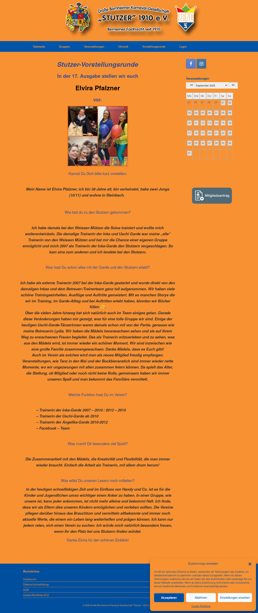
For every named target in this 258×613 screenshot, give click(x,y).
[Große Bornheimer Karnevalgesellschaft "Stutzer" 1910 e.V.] (129, 19)
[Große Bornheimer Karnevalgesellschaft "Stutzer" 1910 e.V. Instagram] (201, 64)
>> (233, 85)
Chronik (123, 46)
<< (191, 85)
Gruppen (64, 46)
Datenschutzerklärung (36, 584)
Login (183, 46)
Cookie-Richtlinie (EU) (36, 595)
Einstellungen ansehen (235, 597)
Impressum (29, 579)
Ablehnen (201, 597)
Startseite (39, 46)
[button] (250, 563)
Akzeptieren (169, 597)
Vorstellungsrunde (153, 46)
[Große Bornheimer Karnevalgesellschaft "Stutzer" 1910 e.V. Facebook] (191, 64)
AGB (26, 590)
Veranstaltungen (94, 46)
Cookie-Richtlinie (200, 606)
